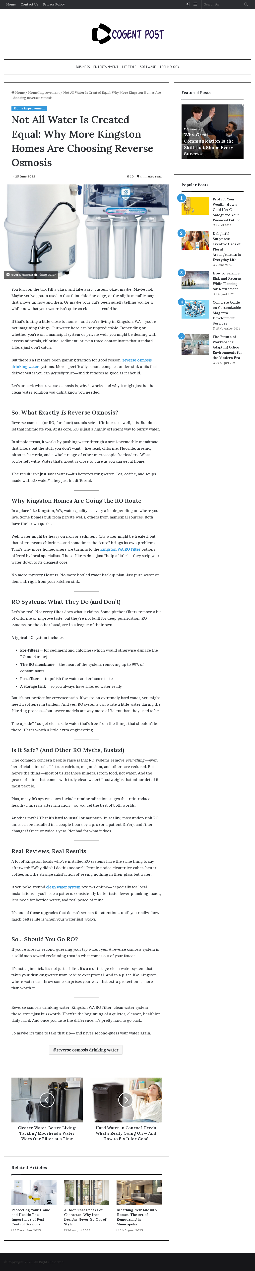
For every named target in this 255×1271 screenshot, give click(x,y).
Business (83, 67)
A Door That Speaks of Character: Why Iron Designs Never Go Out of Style (85, 1217)
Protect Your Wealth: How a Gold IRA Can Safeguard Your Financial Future (226, 209)
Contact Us (29, 4)
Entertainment (106, 67)
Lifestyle (129, 67)
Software (148, 67)
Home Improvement (44, 92)
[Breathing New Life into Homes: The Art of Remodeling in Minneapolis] (139, 1192)
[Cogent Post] (127, 33)
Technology (169, 67)
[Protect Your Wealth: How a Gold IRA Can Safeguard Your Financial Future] (195, 206)
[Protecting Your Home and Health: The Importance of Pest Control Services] (34, 1192)
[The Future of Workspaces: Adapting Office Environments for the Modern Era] (195, 344)
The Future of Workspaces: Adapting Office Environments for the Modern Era (227, 347)
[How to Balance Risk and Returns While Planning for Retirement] (195, 280)
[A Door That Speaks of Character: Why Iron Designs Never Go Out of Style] (86, 1192)
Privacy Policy (54, 4)
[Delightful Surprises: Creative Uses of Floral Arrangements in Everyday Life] (195, 240)
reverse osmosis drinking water (88, 1049)
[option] (213, 131)
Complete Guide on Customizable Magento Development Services (227, 313)
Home (11, 4)
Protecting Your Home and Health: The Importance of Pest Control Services (30, 1217)
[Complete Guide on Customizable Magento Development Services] (195, 309)
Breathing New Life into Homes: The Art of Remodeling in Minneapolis (137, 1217)
